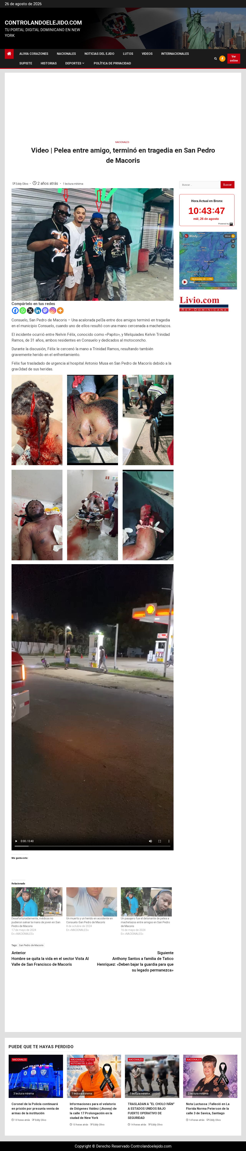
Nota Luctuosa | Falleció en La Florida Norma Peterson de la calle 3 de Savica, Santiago (207, 1108)
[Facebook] (15, 310)
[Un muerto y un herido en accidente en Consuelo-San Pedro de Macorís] (91, 901)
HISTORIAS (49, 63)
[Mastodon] (45, 310)
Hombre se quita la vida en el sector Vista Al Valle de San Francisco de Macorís (50, 959)
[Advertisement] (123, 105)
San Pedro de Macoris (31, 945)
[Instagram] (52, 310)
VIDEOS (147, 54)
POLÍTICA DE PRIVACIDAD (112, 63)
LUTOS (128, 54)
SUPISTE (25, 63)
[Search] (215, 58)
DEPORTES (73, 63)
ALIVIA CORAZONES (33, 54)
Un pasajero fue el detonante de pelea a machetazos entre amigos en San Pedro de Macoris (145, 922)
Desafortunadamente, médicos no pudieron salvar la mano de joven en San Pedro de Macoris (36, 922)
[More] (60, 310)
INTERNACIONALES (175, 54)
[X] (30, 310)
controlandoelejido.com (43, 22)
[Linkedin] (37, 310)
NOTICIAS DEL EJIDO (99, 54)
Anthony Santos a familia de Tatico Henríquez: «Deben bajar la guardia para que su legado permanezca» (135, 961)
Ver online (234, 58)
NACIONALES (66, 54)
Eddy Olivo (22, 183)
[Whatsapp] (22, 310)
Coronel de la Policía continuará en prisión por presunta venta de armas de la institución (35, 1108)
